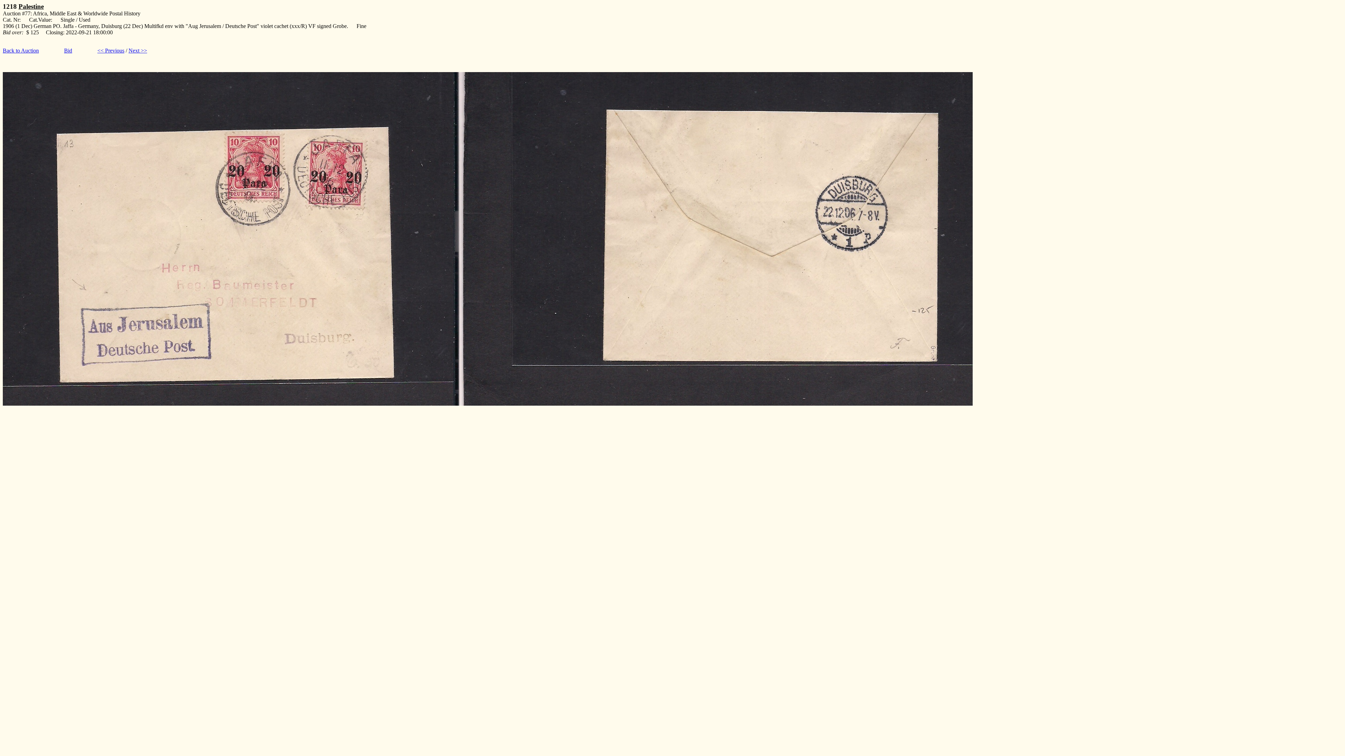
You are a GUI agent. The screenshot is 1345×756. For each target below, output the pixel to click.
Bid (68, 51)
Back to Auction (21, 51)
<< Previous (110, 51)
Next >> (138, 51)
